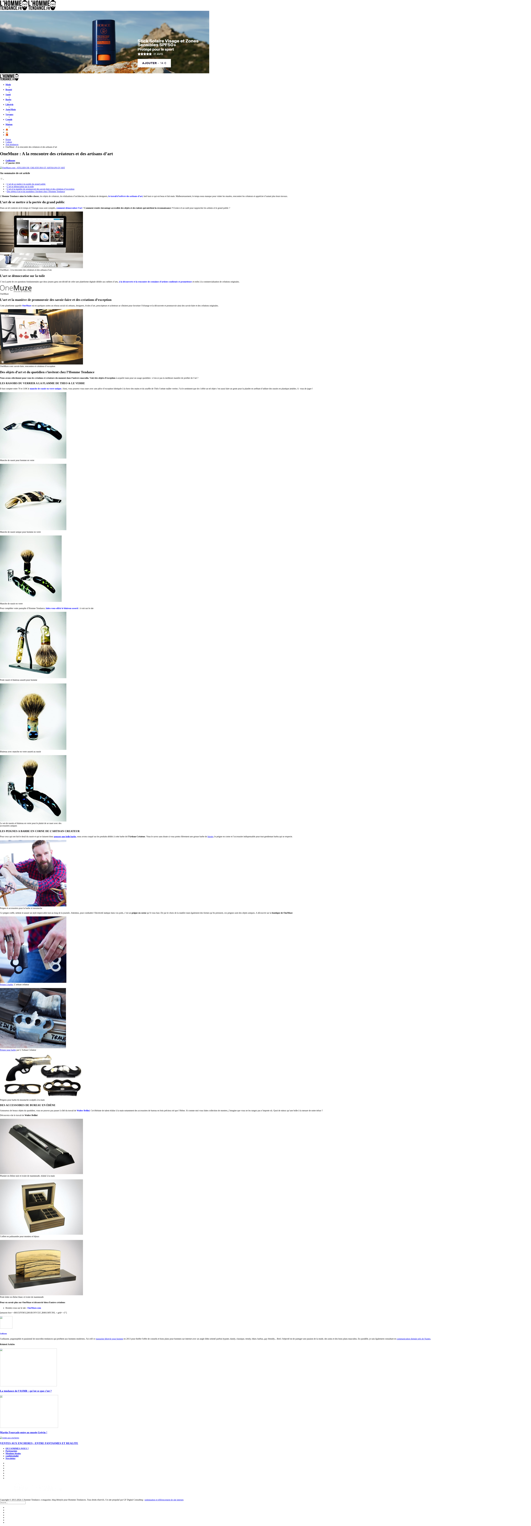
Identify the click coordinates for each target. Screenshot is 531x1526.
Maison (9, 124)
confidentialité (12, 1456)
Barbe (8, 99)
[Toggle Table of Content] (2, 179)
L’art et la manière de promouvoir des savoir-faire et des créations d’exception (40, 189)
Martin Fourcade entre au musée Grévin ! (23, 1432)
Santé (8, 94)
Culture (9, 142)
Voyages (9, 114)
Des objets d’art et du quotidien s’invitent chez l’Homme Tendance (36, 191)
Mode (8, 84)
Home (8, 139)
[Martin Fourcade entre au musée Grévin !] (265, 1411)
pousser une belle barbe (65, 836)
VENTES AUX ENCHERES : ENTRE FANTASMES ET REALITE (39, 1443)
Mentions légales (13, 1453)
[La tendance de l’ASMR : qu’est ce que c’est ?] (265, 1368)
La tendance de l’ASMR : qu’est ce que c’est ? (26, 1390)
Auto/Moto (11, 109)
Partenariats (11, 1451)
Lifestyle (9, 104)
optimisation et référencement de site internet (164, 1500)
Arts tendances (12, 144)
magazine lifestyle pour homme (109, 1339)
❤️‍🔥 (7, 129)
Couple (9, 119)
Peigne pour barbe (8, 1050)
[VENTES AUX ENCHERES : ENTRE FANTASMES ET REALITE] (265, 1438)
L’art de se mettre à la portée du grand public (26, 184)
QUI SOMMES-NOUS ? (17, 1448)
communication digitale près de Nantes (413, 1339)
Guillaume (10, 160)
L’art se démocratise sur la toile (20, 186)
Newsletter (10, 1458)
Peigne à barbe (6, 984)
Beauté (9, 89)
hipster (210, 836)
